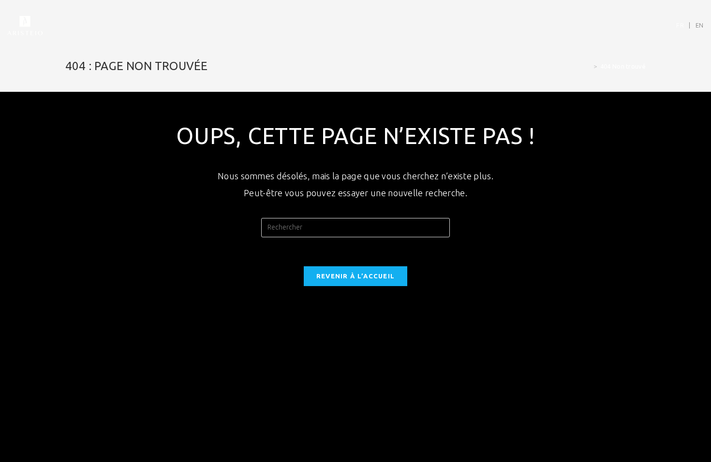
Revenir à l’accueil (355, 276)
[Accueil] (588, 66)
